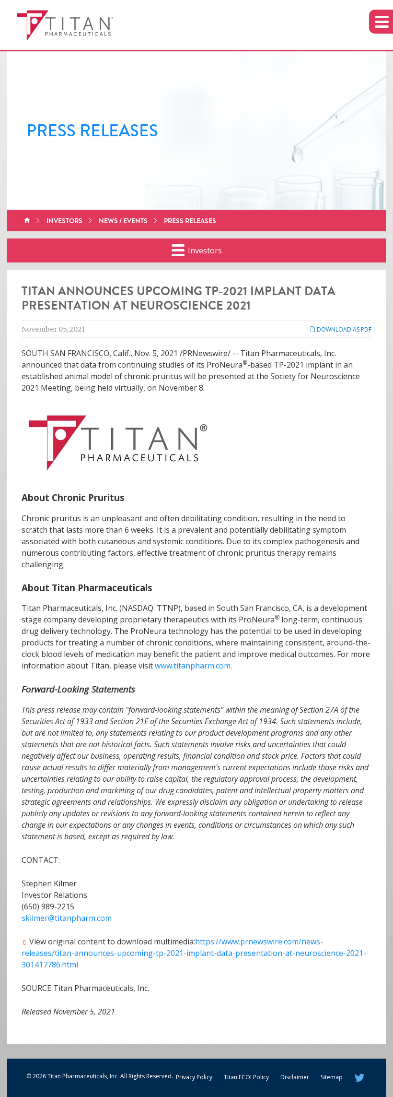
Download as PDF (343, 329)
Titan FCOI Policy (246, 1077)
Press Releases (190, 220)
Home (27, 220)
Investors (64, 220)
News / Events (123, 220)
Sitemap (332, 1077)
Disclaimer (294, 1077)
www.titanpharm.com (193, 665)
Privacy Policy (194, 1077)
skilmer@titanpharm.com (67, 918)
